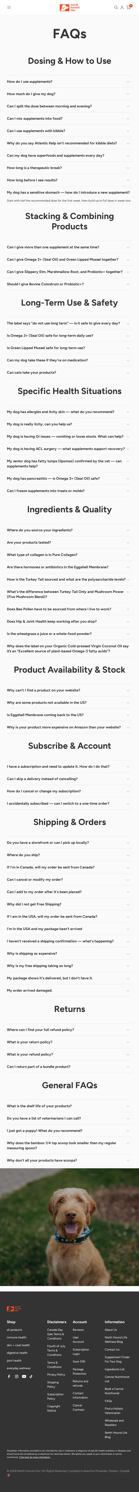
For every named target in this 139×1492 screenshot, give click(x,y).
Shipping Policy (53, 1384)
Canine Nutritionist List (117, 1379)
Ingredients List (115, 1369)
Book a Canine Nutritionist (114, 1391)
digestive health (17, 1353)
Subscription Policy (55, 1396)
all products (14, 1329)
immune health (16, 1337)
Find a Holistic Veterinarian (114, 1411)
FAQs (108, 1401)
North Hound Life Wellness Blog (116, 1339)
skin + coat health (18, 1345)
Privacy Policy (56, 1374)
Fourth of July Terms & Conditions (56, 1350)
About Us (111, 1329)
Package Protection (79, 1371)
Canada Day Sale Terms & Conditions (55, 1334)
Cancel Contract (78, 1407)
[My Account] (122, 7)
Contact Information (80, 1395)
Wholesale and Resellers (114, 1423)
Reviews (78, 1329)
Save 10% (79, 1361)
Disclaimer (12, 1450)
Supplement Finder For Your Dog (117, 1359)
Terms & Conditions (54, 1365)
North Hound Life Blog (116, 1435)
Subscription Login (81, 1352)
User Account (78, 1339)
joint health (14, 1360)
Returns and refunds (80, 1383)
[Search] (116, 7)
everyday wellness (18, 1368)
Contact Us (112, 1349)
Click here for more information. (34, 1457)
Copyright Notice (53, 1408)
